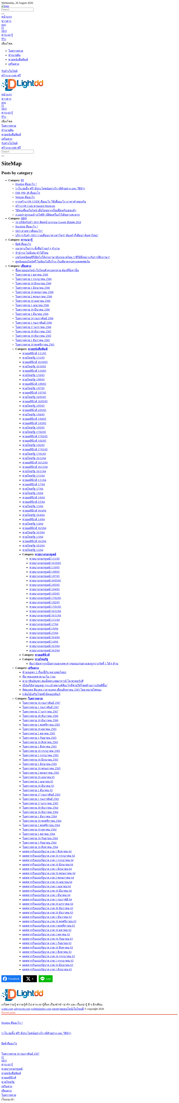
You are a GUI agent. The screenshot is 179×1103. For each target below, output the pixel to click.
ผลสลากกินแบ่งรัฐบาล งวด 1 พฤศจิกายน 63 (48, 925)
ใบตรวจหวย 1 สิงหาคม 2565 (39, 746)
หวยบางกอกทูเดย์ (45, 554)
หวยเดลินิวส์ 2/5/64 (33, 501)
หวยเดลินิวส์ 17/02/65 (35, 436)
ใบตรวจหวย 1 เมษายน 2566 (32, 305)
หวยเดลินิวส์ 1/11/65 (34, 353)
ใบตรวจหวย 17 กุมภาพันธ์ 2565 (41, 794)
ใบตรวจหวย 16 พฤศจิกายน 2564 (41, 820)
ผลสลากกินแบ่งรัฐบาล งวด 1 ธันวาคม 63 (47, 916)
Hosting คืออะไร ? (26, 184)
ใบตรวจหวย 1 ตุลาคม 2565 (38, 733)
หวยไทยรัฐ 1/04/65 (33, 414)
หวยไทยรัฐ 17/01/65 (34, 453)
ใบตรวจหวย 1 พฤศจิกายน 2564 (41, 825)
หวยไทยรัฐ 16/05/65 (34, 397)
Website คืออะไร (25, 197)
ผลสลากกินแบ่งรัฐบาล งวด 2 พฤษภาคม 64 (48, 877)
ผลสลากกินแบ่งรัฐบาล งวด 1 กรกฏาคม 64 (47, 860)
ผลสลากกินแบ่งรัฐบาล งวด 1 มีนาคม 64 (46, 895)
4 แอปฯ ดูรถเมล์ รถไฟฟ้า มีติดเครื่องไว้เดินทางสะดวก (47, 214)
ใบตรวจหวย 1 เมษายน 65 (37, 781)
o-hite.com (7, 1008)
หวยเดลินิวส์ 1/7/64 (33, 484)
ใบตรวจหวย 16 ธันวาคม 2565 (33, 335)
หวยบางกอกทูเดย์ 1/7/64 (43, 624)
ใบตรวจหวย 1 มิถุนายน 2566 (32, 287)
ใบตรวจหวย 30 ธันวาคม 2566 (40, 715)
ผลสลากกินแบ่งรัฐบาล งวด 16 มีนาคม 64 (47, 890)
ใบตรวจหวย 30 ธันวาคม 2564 (40, 807)
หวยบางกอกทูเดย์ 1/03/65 (44, 593)
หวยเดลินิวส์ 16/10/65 (35, 362)
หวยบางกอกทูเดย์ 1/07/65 (44, 576)
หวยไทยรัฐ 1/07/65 (33, 388)
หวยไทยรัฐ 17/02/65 (34, 431)
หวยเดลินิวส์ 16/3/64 (34, 528)
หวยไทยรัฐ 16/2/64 (33, 545)
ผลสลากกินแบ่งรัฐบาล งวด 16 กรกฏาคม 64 (48, 855)
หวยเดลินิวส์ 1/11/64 (34, 480)
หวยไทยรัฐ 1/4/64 (32, 523)
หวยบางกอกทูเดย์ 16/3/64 (44, 646)
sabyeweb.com (22, 1008)
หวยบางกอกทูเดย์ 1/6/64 (43, 628)
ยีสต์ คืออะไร (23, 244)
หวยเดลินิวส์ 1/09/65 (34, 383)
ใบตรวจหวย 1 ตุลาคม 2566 (31, 274)
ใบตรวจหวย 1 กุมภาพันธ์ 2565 (40, 798)
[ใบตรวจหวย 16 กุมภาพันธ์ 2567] (89, 1047)
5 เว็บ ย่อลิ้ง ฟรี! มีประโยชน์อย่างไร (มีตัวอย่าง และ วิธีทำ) (50, 188)
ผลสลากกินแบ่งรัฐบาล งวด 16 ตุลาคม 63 (46, 930)
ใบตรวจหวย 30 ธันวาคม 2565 (33, 331)
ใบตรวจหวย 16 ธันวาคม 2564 (40, 812)
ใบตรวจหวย (35, 698)
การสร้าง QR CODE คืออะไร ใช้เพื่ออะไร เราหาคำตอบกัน (50, 201)
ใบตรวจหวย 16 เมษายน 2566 (32, 300)
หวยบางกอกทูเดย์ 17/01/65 (45, 606)
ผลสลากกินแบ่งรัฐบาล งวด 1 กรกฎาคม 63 (47, 960)
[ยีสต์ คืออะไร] (89, 1037)
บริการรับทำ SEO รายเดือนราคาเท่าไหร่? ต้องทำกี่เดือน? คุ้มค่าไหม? (56, 235)
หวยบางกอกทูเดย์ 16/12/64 (45, 611)
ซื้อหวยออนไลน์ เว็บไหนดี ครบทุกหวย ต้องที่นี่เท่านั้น (47, 270)
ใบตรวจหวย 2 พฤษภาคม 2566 (33, 296)
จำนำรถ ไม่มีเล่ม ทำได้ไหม (31, 252)
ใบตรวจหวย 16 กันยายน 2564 (40, 838)
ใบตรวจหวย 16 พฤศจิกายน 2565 (34, 344)
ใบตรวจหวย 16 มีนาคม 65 (38, 785)
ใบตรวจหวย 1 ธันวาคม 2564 (39, 816)
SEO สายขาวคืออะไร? (29, 230)
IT (22, 180)
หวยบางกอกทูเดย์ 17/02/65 (45, 598)
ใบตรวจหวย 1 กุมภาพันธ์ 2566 (33, 322)
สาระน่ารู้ (27, 239)
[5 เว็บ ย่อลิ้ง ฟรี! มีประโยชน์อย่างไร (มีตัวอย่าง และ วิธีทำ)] (89, 1026)
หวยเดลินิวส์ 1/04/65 (34, 418)
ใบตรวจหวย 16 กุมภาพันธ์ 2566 (34, 318)
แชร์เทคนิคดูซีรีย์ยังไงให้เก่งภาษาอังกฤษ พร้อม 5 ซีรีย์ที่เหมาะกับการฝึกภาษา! (62, 257)
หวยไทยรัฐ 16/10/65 (34, 366)
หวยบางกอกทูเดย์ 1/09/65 (44, 571)
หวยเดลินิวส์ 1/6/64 (33, 497)
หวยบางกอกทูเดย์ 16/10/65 (45, 563)
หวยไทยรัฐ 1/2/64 (32, 549)
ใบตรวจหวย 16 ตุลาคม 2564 (39, 829)
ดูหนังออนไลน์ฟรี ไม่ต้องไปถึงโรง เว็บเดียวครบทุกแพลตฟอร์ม (52, 261)
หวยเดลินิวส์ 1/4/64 (33, 519)
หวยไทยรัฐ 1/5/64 (32, 506)
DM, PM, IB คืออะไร (27, 192)
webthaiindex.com (41, 1008)
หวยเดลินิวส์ (42, 654)
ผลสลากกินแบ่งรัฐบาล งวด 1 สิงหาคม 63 (46, 951)
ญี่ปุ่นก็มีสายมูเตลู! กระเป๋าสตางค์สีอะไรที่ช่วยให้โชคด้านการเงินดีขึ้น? (64, 685)
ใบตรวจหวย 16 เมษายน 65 (38, 777)
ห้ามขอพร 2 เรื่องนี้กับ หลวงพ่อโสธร (44, 672)
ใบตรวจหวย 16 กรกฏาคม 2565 (41, 750)
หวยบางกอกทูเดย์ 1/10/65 (44, 567)
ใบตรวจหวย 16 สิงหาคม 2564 (40, 847)
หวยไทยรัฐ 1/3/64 (32, 536)
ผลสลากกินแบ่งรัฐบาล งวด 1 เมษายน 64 (46, 886)
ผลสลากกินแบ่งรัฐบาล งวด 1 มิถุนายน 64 (47, 868)
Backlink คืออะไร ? (26, 226)
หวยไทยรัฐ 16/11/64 (34, 471)
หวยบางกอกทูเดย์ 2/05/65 (44, 584)
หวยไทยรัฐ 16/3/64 (33, 532)
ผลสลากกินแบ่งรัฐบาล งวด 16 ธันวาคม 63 (47, 912)
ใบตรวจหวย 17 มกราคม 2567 (40, 711)
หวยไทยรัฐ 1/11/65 (33, 357)
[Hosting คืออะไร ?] (89, 1016)
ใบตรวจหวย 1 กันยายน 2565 (39, 737)
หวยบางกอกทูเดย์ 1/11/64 (44, 619)
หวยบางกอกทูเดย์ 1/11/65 (44, 558)
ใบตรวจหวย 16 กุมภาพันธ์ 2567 (41, 702)
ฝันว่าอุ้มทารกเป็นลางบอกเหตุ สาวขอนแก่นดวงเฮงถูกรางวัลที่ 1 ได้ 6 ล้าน (73, 663)
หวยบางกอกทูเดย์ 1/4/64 (43, 641)
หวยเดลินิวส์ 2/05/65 (34, 410)
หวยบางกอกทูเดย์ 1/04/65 (44, 589)
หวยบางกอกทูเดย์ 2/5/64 (43, 632)
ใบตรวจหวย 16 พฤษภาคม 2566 (34, 292)
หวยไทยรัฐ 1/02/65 (33, 445)
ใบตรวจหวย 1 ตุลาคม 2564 (38, 833)
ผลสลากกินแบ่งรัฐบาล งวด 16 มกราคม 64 (47, 903)
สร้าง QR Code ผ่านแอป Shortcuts (35, 205)
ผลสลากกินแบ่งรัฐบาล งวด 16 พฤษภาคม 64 (48, 873)
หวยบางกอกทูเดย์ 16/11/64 (45, 615)
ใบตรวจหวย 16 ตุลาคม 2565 (39, 729)
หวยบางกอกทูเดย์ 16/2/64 (44, 650)
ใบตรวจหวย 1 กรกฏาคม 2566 (33, 279)
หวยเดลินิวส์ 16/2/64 (34, 541)
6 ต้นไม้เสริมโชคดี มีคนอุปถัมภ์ (41, 694)
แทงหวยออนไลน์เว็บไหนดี (68, 1008)
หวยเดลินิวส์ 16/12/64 (35, 462)
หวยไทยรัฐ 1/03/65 (33, 427)
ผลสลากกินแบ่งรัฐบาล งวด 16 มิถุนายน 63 (47, 965)
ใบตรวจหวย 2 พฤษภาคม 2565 (40, 772)
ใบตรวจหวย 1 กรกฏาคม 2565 (40, 755)
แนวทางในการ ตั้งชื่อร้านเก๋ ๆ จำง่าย (37, 248)
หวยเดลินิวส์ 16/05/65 (35, 401)
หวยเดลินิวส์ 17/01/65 (35, 449)
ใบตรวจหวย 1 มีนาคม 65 (37, 790)
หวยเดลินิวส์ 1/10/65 (34, 370)
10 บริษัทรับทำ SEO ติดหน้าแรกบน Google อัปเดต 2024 (48, 222)
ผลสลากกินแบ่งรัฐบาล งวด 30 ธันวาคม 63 (47, 908)
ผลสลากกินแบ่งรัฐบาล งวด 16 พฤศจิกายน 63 (49, 921)
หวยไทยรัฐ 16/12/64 (34, 458)
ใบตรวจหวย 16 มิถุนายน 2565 (40, 759)
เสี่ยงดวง (26, 265)
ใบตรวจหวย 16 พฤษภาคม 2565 (41, 768)
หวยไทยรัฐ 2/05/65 (33, 405)
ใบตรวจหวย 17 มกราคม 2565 (40, 803)
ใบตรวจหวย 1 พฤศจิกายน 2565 (41, 724)
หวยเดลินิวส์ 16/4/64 (34, 510)
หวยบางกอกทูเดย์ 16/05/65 (45, 580)
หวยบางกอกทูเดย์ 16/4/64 (44, 637)
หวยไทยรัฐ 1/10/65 (33, 375)
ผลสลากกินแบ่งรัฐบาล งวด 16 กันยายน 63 (47, 938)
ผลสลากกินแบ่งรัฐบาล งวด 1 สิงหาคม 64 (46, 851)
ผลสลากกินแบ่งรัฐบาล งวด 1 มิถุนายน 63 (47, 969)
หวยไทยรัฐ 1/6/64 (32, 493)
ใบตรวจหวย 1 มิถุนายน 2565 (39, 764)
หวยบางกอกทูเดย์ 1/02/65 (44, 602)
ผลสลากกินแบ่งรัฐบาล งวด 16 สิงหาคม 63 (47, 947)
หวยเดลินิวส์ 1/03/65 (34, 423)
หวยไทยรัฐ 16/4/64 (33, 514)
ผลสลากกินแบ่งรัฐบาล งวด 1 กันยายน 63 (46, 943)
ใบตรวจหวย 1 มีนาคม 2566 (31, 313)
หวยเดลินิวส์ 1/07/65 (34, 392)
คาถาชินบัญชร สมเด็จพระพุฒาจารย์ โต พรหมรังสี (52, 681)
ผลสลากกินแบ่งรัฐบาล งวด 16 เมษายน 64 (47, 882)
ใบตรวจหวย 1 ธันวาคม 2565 (32, 340)
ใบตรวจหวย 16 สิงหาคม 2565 (40, 742)
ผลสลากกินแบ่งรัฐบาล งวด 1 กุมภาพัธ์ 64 (47, 899)
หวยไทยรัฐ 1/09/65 (33, 379)
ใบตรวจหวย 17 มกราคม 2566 (33, 327)
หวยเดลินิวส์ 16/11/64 (35, 466)
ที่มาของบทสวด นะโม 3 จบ (38, 676)
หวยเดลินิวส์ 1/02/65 (34, 440)
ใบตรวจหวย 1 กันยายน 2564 (39, 842)
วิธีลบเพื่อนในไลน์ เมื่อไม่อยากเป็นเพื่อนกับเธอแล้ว (45, 210)
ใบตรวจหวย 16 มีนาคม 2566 (32, 309)
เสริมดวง (33, 667)
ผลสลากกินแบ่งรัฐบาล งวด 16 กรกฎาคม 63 (48, 956)
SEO (24, 218)
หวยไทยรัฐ (41, 659)
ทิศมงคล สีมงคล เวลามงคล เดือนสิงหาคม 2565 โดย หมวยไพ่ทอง (61, 689)
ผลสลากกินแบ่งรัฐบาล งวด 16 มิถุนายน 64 (47, 864)
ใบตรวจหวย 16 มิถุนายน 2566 (33, 283)
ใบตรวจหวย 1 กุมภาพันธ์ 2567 (40, 707)
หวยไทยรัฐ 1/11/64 (33, 475)
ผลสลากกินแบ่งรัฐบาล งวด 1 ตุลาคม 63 (46, 934)
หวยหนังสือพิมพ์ (38, 348)
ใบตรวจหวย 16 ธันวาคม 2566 (40, 720)
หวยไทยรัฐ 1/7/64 (32, 488)
